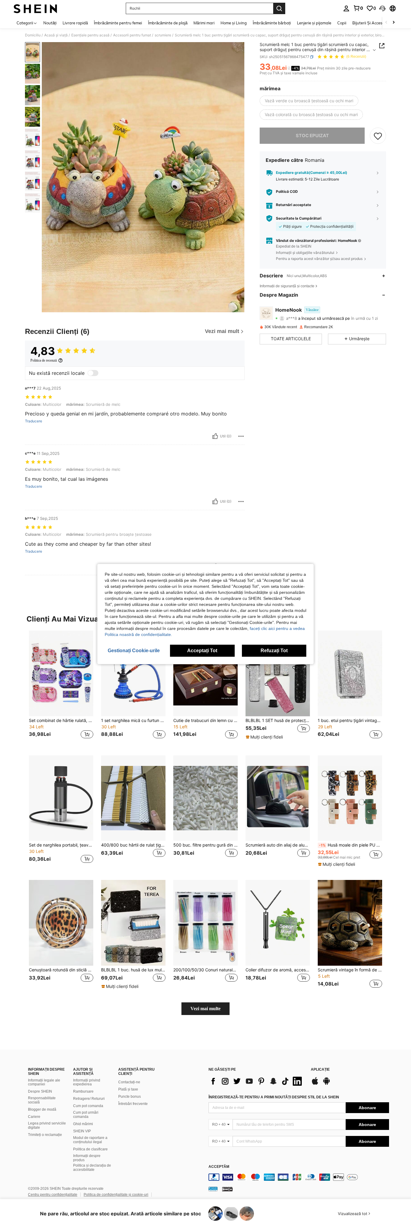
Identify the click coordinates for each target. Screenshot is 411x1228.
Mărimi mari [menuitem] (204, 22)
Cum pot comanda (88, 1106)
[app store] (315, 1084)
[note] (265, 737)
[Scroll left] (386, 23)
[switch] (93, 373)
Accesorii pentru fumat (132, 35)
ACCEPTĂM (219, 1167)
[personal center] (346, 8)
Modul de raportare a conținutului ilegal (90, 1140)
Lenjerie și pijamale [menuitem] (314, 22)
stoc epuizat (312, 135)
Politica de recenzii (43, 360)
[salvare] (378, 136)
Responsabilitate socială (42, 1100)
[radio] (309, 101)
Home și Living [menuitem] (234, 22)
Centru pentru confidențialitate (52, 1195)
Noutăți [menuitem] (50, 22)
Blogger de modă (42, 1109)
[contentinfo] (299, 1177)
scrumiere (163, 35)
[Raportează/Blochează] (241, 436)
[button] (382, 8)
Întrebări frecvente (133, 1104)
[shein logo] (35, 8)
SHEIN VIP (82, 1131)
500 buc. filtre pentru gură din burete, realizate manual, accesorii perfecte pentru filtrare (205, 845)
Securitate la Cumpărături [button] (298, 218)
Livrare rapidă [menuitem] (75, 22)
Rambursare (83, 1091)
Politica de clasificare (90, 1149)
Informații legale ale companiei (44, 1082)
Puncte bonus (129, 1096)
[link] (358, 8)
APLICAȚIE (320, 1070)
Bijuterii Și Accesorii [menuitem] (370, 22)
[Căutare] (279, 8)
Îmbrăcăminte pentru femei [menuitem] (118, 22)
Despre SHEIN (40, 1091)
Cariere (34, 1117)
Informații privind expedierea (86, 1082)
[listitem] (61, 688)
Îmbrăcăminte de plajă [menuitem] (167, 22)
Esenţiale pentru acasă (90, 35)
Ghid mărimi (83, 1124)
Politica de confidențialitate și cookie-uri (116, 1195)
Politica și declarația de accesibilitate (92, 1167)
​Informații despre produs (86, 1158)
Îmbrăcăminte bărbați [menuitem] (272, 22)
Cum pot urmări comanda (85, 1114)
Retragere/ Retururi (89, 1099)
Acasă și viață (56, 35)
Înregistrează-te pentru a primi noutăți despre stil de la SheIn (274, 1097)
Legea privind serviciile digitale (47, 1125)
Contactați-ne (129, 1082)
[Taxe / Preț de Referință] (289, 68)
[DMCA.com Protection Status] (227, 1189)
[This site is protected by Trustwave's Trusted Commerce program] (213, 1189)
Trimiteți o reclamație (45, 1135)
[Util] (215, 436)
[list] (257, 1081)
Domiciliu (33, 35)
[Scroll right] (393, 23)
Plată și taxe (128, 1089)
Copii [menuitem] (341, 22)
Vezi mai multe (205, 1008)
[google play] (326, 1084)
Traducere (33, 421)
